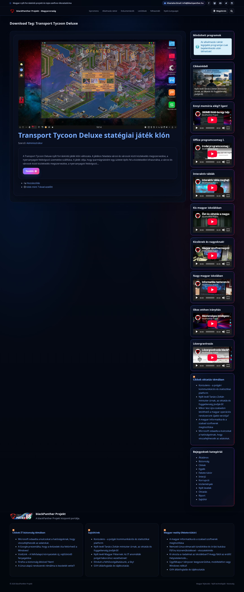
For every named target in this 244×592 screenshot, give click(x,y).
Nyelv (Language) (171, 11)
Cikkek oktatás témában (208, 379)
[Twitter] (226, 3)
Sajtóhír (203, 499)
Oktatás (203, 491)
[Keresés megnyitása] (231, 10)
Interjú (202, 476)
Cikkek (202, 465)
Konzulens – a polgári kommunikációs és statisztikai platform (215, 389)
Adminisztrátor (35, 143)
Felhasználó (155, 11)
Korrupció (204, 480)
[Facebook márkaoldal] (209, 3)
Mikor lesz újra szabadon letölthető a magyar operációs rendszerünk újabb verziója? (212, 91)
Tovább (30, 171)
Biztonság (204, 461)
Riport (202, 495)
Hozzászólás (33, 183)
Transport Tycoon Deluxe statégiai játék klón (94, 135)
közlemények (206, 484)
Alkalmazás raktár (109, 11)
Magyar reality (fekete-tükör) (180, 532)
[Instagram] (232, 3)
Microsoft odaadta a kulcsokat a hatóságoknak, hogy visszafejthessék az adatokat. (215, 434)
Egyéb (202, 469)
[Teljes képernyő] (228, 128)
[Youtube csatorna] (220, 3)
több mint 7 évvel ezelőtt (39, 186)
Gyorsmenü (94, 11)
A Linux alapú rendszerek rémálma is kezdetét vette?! (46, 565)
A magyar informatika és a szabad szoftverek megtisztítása (213, 423)
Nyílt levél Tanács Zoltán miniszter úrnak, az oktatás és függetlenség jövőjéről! (215, 400)
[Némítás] (223, 128)
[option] (212, 83)
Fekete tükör (205, 472)
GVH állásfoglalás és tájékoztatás (111, 565)
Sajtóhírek (94, 532)
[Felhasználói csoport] (214, 3)
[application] (212, 120)
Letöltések (142, 11)
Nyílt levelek (205, 487)
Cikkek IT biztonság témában (28, 532)
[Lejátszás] (196, 128)
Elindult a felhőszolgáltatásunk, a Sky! (114, 561)
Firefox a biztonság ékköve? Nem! (36, 561)
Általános (204, 457)
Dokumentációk (127, 11)
